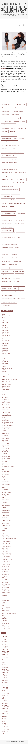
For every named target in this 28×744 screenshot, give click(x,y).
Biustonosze (4, 324)
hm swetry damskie (6, 152)
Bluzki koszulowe (5, 333)
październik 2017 (5, 729)
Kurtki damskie (5, 437)
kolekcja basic (5, 401)
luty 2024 (4, 684)
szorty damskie (5, 582)
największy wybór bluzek (7, 240)
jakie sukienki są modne (7, 186)
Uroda (3, 615)
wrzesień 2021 (5, 695)
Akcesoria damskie (6, 315)
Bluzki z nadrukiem (6, 343)
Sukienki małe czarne (6, 546)
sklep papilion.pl (15, 257)
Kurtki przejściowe (6, 441)
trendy (25, 56)
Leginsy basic (5, 451)
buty (18, 118)
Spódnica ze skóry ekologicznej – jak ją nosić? (14, 53)
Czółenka (4, 366)
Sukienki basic (5, 535)
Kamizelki (4, 391)
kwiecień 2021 (5, 703)
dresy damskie (5, 371)
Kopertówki (4, 430)
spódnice (3, 79)
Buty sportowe (5, 363)
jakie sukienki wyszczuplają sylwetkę (10, 189)
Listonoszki (4, 453)
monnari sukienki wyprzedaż (8, 237)
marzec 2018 (4, 721)
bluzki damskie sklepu (19, 111)
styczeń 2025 (5, 666)
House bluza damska (18, 152)
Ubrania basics (5, 608)
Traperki (4, 602)
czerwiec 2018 (5, 716)
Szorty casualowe (6, 581)
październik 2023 (5, 690)
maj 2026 (4, 639)
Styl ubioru (4, 528)
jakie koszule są (17, 176)
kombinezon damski (6, 412)
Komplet (4, 417)
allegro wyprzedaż (6, 107)
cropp (3, 365)
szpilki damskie (5, 587)
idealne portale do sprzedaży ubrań (10, 54)
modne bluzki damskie (7, 223)
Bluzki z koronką (5, 342)
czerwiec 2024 (5, 677)
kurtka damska (5, 435)
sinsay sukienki (15, 254)
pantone (4, 476)
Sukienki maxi (5, 548)
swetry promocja (17, 278)
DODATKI (4, 369)
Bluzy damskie (5, 348)
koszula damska (5, 432)
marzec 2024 (4, 682)
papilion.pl (7, 55)
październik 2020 (5, 706)
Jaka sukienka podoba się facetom (9, 162)
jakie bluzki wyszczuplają (20, 172)
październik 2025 (5, 651)
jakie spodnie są (5, 182)
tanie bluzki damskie (6, 281)
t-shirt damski (5, 589)
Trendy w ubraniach (6, 607)
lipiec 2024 (4, 675)
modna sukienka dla (19, 220)
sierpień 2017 (5, 733)
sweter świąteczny (6, 278)
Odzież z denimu (5, 474)
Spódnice (4, 507)
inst (3, 155)
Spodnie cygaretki (6, 515)
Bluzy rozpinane (5, 351)
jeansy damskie (5, 389)
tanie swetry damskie (6, 288)
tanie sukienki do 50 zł (19, 285)
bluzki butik (15, 107)
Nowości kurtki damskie (7, 247)
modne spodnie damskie (7, 227)
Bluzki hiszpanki (5, 332)
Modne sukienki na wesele (8, 466)
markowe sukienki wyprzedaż (8, 213)
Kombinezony (5, 414)
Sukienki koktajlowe (6, 545)
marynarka (4, 455)
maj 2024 (4, 679)
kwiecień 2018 (5, 720)
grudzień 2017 (5, 726)
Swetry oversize (5, 574)
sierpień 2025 (5, 654)
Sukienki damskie (6, 536)
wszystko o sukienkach (17, 292)
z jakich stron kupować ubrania (9, 302)
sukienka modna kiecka (16, 268)
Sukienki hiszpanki (6, 543)
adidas (3, 314)
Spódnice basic (5, 509)
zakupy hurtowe (5, 623)
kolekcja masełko (5, 404)
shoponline (4, 502)
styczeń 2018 (5, 724)
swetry (3, 567)
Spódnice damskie (6, 510)
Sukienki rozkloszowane (7, 559)
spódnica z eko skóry (5, 56)
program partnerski (6, 492)
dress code (4, 131)
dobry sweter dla (22, 128)
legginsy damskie (6, 448)
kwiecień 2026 (5, 641)
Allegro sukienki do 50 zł (7, 104)
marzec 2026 (4, 643)
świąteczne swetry (6, 305)
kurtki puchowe (5, 443)
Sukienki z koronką (6, 564)
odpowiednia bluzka (6, 251)
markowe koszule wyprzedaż (8, 210)
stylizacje (4, 264)
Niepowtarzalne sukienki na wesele (10, 468)
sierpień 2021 (5, 697)
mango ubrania (20, 199)
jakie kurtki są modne (20, 179)
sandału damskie (5, 499)
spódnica (3, 68)
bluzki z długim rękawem (7, 338)
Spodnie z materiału (6, 527)
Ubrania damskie (5, 610)
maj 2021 (4, 702)
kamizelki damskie (6, 392)
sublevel (4, 530)
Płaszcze (4, 482)
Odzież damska (5, 471)
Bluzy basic (4, 345)
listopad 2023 (5, 688)
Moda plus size (5, 464)
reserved (4, 495)
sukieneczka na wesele (7, 531)
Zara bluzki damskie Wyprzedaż (9, 295)
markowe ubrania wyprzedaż (8, 217)
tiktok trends (4, 595)
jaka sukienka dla (10, 155)
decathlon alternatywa (7, 368)
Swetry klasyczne (5, 572)
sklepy (3, 504)
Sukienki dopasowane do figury (9, 538)
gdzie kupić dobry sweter (19, 138)
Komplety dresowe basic (7, 425)
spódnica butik (21, 55)
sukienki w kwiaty (6, 561)
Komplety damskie (6, 420)
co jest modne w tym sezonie (8, 124)
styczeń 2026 (5, 646)
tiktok (3, 594)
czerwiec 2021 (5, 700)
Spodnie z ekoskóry (6, 525)
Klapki (3, 396)
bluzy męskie (5, 350)
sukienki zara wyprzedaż (7, 274)
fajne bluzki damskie (6, 138)
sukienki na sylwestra (6, 556)
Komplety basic (5, 419)
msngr (19, 237)
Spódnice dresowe (6, 512)
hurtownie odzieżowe (6, 386)
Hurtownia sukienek (6, 384)
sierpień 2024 (5, 674)
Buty (3, 360)
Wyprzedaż (4, 618)
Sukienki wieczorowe (6, 563)
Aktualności (4, 317)
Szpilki (3, 585)
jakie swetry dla (5, 193)
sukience (22, 60)
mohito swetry (20, 234)
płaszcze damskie (6, 484)
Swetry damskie (5, 569)
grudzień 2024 (5, 667)
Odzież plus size (5, 473)
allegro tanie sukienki (20, 104)
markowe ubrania (22, 213)
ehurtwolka (12, 131)
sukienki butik (5, 271)
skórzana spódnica (14, 55)
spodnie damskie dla (6, 261)
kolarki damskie (5, 399)
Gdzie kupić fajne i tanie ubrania (9, 142)
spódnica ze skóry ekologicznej (16, 56)
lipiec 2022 (4, 692)
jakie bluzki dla (5, 165)
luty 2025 (4, 664)
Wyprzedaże (4, 620)
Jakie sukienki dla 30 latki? (18, 182)
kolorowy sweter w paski (7, 196)
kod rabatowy (5, 397)
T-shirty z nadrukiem (6, 592)
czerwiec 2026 (5, 638)
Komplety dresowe (6, 423)
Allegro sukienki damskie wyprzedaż (10, 101)
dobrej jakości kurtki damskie (8, 128)
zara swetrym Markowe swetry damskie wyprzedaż (13, 298)
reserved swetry (5, 254)
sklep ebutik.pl (5, 257)
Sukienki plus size (6, 558)
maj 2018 (4, 718)
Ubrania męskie (5, 612)
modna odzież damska (7, 220)
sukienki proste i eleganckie (17, 271)
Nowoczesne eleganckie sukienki (9, 244)
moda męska (4, 463)
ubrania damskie (4, 58)
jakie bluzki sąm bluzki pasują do (9, 169)
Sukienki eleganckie (6, 541)
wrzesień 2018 (5, 711)
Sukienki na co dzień (6, 553)
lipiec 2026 (4, 636)
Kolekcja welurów (6, 407)
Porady (3, 487)
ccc (22, 118)
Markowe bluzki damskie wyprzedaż (16, 203)
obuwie (17, 247)
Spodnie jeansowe (6, 522)
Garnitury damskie (6, 381)
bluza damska (5, 327)
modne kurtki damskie (20, 223)
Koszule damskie (5, 433)
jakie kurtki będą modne (7, 179)
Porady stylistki (5, 489)
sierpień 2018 (5, 713)
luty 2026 (4, 644)
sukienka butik (5, 268)
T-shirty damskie (5, 590)
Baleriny (3, 319)
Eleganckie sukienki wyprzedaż (9, 135)
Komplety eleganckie (6, 427)
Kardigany (4, 394)
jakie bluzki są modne (7, 172)
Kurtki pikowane (5, 440)
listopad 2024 (5, 669)
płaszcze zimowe (5, 486)
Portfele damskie (5, 491)
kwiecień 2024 (5, 680)
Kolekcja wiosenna (6, 409)
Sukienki (4, 533)
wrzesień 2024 (5, 672)
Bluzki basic (4, 329)
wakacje (3, 617)
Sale (3, 497)
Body (3, 355)
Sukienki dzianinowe (6, 540)
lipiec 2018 (4, 715)
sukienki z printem (6, 566)
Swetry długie (5, 571)
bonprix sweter (15, 114)
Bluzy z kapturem (6, 353)
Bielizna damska (5, 322)
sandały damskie (5, 500)
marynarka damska (6, 456)
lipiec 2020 (4, 710)
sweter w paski (19, 274)
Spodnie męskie (5, 523)
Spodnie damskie (6, 517)
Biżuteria (4, 325)
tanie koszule (17, 281)
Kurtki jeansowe (5, 438)
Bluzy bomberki (5, 347)
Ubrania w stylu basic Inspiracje (9, 613)
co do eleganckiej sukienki (19, 121)
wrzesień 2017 (5, 731)
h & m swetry (13, 148)
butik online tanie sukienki (8, 118)
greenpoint (4, 148)
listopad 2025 (5, 649)
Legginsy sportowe (6, 450)
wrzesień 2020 (5, 708)
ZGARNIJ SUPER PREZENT (7, 628)
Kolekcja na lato (5, 405)
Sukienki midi (5, 549)
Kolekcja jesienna (6, 402)
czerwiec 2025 (5, 657)
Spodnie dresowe (6, 518)
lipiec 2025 (4, 656)
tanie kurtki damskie (6, 285)
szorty (3, 577)
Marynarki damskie (6, 458)
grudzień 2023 (5, 687)
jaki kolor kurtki (15, 193)
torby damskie (5, 599)
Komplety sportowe (6, 428)
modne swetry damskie (7, 230)
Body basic (4, 356)
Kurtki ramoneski (5, 445)
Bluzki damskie (5, 330)
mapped (4, 203)
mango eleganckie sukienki (8, 199)
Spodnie (3, 513)
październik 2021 (5, 693)
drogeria (4, 373)
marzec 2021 (4, 705)
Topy (3, 597)
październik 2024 (5, 670)
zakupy (3, 621)
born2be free (5, 358)
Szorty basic (4, 579)
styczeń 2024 (5, 685)
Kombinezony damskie (7, 415)
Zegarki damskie (5, 626)
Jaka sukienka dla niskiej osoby (9, 159)
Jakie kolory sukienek (6, 176)
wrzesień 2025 (5, 652)
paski (3, 477)
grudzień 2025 (5, 648)
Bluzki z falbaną (5, 340)
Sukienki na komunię (6, 554)
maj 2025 (4, 659)
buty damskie (5, 361)
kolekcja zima (5, 410)
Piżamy (3, 479)
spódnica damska (6, 505)
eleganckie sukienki (6, 374)
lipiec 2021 (4, 698)
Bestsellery (4, 320)
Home (3, 383)
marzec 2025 (4, 662)
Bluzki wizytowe (5, 337)
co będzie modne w (6, 121)
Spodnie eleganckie (6, 520)
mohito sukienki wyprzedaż (8, 234)
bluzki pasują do (5, 114)
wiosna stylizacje (11, 58)
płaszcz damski (5, 481)
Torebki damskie (5, 600)
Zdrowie (3, 625)
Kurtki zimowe (5, 446)
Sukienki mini (5, 551)
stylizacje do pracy (13, 264)
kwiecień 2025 (5, 661)
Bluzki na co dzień (6, 335)
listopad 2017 (5, 728)
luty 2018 (4, 723)
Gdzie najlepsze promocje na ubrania (10, 145)
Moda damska (5, 461)
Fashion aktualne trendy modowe (9, 379)
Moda (3, 459)
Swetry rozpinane (6, 576)
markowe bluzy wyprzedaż (8, 206)
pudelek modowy (5, 494)
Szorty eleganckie (6, 584)
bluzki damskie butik (6, 111)
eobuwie (4, 376)
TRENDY (3, 603)
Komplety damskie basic (7, 422)
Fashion (3, 378)
